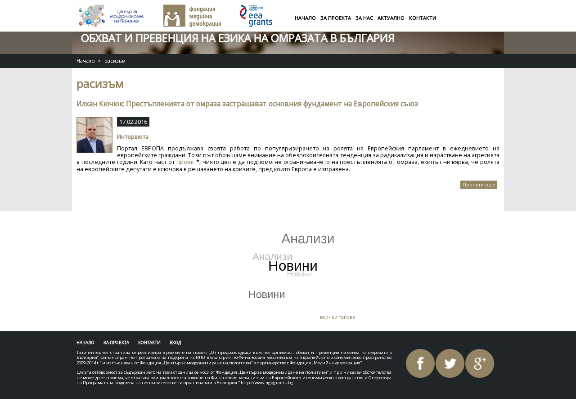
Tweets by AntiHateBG (120, 225)
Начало (305, 17)
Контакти (422, 17)
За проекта (335, 17)
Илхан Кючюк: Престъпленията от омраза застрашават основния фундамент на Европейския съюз (247, 104)
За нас (364, 17)
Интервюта (132, 136)
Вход (175, 342)
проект (186, 162)
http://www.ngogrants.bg (267, 382)
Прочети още (480, 185)
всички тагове (338, 316)
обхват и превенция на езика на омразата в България (238, 37)
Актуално (391, 17)
